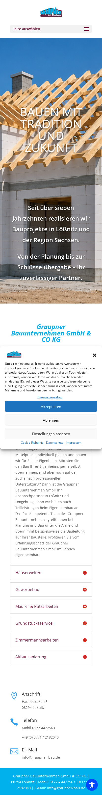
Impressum (73, 442)
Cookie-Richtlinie (32, 442)
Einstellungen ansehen (51, 433)
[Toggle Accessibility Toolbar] (91, 784)
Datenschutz (54, 442)
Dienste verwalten (49, 397)
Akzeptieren (51, 406)
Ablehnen (51, 419)
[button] (94, 355)
